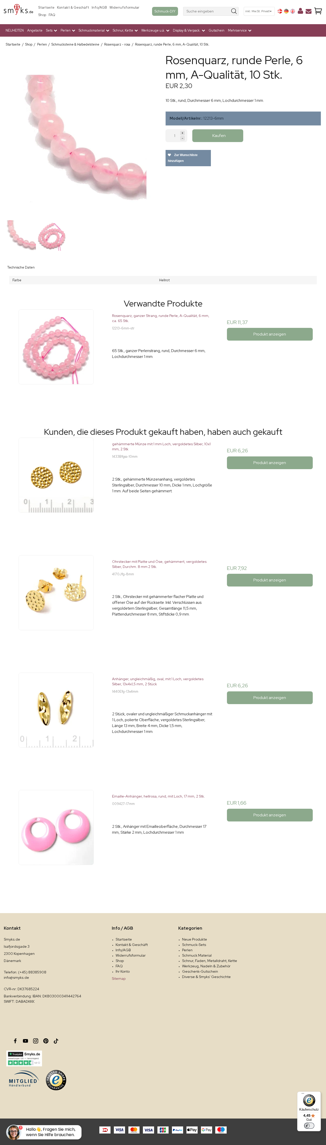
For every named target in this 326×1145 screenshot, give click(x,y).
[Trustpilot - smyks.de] (24, 1058)
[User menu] (300, 12)
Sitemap (119, 978)
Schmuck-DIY (165, 11)
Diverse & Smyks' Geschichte (206, 976)
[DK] (279, 11)
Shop (42, 15)
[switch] (309, 1126)
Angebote (35, 30)
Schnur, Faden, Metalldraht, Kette (209, 960)
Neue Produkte (194, 939)
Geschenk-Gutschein (200, 971)
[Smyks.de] (18, 11)
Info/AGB (99, 7)
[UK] (292, 11)
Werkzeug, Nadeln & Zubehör (206, 966)
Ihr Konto (123, 971)
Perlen (187, 950)
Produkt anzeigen (269, 334)
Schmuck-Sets (194, 944)
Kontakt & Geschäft (73, 7)
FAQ (52, 15)
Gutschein (216, 30)
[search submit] (234, 11)
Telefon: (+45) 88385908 (25, 972)
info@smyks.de (16, 977)
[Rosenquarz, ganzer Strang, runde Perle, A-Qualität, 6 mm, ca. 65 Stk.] (56, 360)
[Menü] (303, 1095)
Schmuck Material (197, 955)
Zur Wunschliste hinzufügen (183, 158)
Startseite (46, 7)
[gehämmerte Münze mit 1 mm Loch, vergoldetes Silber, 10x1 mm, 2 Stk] (56, 488)
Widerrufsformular (124, 7)
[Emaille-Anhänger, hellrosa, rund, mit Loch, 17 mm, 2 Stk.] (56, 840)
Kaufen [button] (219, 135)
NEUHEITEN (15, 30)
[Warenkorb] (318, 11)
